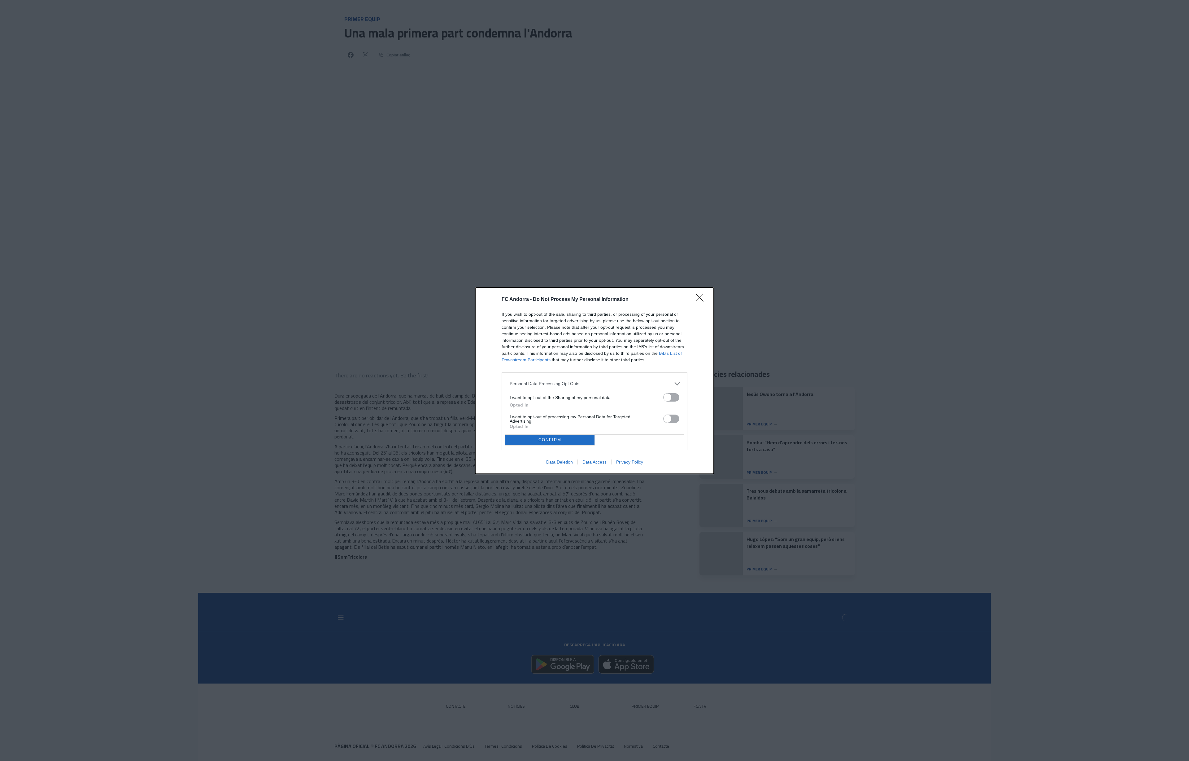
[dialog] (594, 381)
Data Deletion (559, 462)
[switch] (671, 397)
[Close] (702, 300)
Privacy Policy (629, 462)
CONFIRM (549, 440)
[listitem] (594, 384)
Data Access (594, 462)
